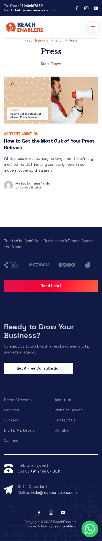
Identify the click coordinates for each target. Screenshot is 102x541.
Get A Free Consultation (38, 368)
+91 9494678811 (31, 6)
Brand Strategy (18, 399)
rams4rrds (41, 183)
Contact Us (65, 420)
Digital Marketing (19, 430)
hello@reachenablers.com (35, 10)
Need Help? (51, 285)
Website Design (69, 410)
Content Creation (21, 133)
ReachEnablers (64, 526)
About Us (63, 399)
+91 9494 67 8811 (45, 471)
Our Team (12, 440)
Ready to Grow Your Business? (39, 331)
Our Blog (62, 430)
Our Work (12, 420)
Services (11, 410)
